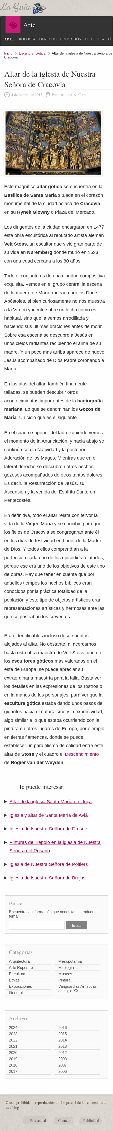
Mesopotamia (70, 961)
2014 (62, 1040)
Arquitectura (19, 961)
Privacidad (38, 1120)
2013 (62, 1046)
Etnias (14, 980)
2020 (13, 1052)
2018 (13, 1065)
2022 (13, 1040)
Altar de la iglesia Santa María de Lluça (50, 801)
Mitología (66, 967)
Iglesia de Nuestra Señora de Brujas (47, 877)
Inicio (8, 53)
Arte (9, 39)
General (16, 992)
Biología (26, 39)
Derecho (47, 39)
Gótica (40, 53)
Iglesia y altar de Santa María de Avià (48, 815)
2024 (13, 1027)
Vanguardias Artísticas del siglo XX (77, 988)
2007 (62, 1065)
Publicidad (91, 1120)
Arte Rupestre (21, 967)
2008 (62, 1059)
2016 (62, 1027)
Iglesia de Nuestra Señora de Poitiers (48, 864)
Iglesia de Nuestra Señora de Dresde (48, 828)
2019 (13, 1059)
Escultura (26, 53)
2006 (62, 1071)
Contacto (64, 1120)
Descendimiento (82, 754)
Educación (70, 39)
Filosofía (94, 39)
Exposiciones (20, 986)
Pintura (64, 980)
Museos (65, 974)
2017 (13, 1071)
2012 (62, 1052)
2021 (13, 1046)
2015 (62, 1034)
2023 (13, 1034)
